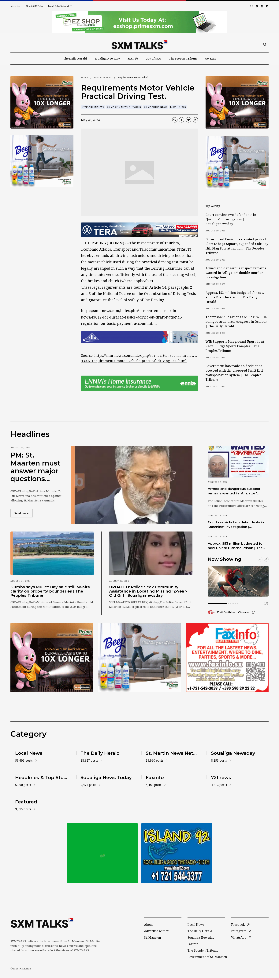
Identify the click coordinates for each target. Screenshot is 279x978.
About (148, 924)
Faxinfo (133, 58)
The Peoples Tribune (183, 58)
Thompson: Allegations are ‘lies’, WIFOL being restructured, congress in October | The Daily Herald (236, 321)
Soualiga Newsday (107, 58)
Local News (178, 107)
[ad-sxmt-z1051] (41, 161)
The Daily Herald (75, 58)
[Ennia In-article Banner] (139, 383)
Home (84, 77)
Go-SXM (210, 58)
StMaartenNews (103, 77)
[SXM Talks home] (139, 44)
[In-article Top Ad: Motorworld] (139, 230)
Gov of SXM (153, 58)
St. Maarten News (155, 107)
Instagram (238, 931)
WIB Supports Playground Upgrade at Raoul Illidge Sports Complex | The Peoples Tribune (235, 346)
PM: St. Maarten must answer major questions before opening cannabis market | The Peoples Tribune (35, 467)
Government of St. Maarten (207, 957)
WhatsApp (238, 937)
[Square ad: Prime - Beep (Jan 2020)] (139, 657)
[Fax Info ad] (227, 657)
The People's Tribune (203, 950)
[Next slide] (266, 559)
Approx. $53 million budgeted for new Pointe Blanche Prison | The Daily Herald (235, 297)
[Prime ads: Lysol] (41, 102)
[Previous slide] (260, 559)
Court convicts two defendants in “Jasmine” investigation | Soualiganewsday (231, 219)
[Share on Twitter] (188, 119)
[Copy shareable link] (174, 119)
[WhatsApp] (267, 6)
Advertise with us (156, 931)
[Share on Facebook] (181, 119)
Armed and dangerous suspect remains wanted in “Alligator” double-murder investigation (236, 272)
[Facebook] (256, 6)
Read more (23, 513)
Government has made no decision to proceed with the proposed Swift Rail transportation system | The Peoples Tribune (234, 373)
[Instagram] (262, 6)
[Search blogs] (252, 6)
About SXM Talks (34, 6)
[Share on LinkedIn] (195, 119)
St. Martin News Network (124, 107)
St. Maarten (152, 937)
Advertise (15, 6)
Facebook (238, 924)
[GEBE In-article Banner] (139, 337)
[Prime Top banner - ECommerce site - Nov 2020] (139, 22)
